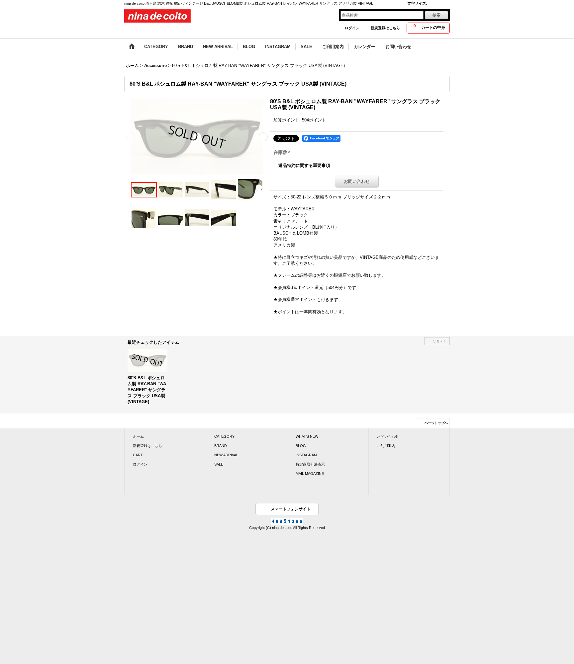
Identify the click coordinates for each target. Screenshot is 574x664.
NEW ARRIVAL (226, 455)
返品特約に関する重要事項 (304, 165)
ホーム (138, 436)
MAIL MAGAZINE (310, 474)
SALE (218, 464)
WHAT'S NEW (307, 436)
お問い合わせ (357, 181)
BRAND (220, 446)
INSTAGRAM (306, 455)
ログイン (352, 28)
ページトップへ (436, 423)
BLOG (301, 446)
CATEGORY (224, 436)
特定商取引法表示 (310, 464)
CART (138, 455)
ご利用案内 (386, 446)
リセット (439, 341)
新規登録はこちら (385, 28)
